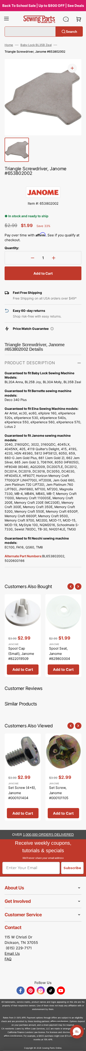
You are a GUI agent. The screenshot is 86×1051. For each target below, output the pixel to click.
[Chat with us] (66, 19)
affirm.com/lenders (59, 1021)
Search (71, 31)
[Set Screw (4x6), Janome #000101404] (23, 777)
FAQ (8, 959)
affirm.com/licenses (13, 1036)
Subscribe (72, 868)
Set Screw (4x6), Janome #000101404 (22, 792)
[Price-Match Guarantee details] (52, 328)
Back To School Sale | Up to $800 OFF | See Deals (43, 5)
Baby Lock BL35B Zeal (36, 45)
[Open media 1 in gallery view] (72, 68)
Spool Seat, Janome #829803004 (59, 653)
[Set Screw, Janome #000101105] (63, 777)
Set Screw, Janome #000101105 (58, 792)
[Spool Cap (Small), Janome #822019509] (23, 635)
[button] (6, 19)
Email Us (12, 953)
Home (9, 45)
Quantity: (12, 248)
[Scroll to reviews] (43, 181)
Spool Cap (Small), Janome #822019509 (21, 653)
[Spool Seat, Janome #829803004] (63, 635)
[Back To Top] (79, 1044)
